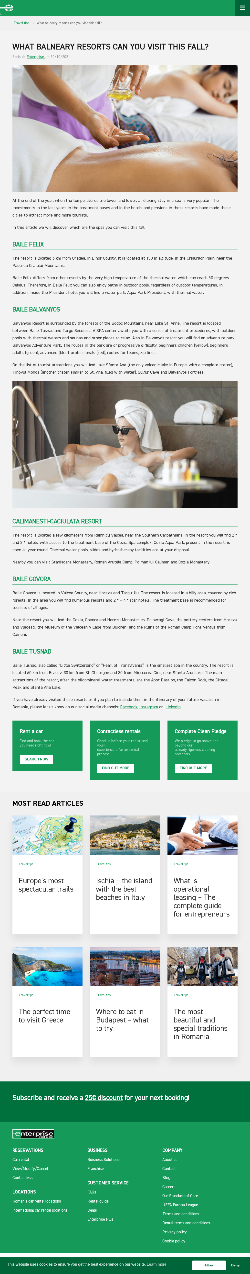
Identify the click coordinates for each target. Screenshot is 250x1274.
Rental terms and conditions (186, 1223)
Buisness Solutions (103, 1160)
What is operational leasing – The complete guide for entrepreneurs (202, 897)
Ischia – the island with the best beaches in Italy (124, 889)
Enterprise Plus (100, 1219)
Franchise (95, 1169)
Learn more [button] (157, 1264)
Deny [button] (235, 1265)
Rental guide (98, 1201)
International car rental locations (40, 1210)
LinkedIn (173, 707)
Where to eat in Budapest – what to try (122, 1020)
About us (169, 1160)
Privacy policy (174, 1232)
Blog (166, 1178)
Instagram (148, 707)
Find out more (115, 768)
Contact (169, 1169)
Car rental (20, 1160)
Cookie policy (173, 1241)
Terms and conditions (180, 1214)
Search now (36, 759)
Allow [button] (209, 1265)
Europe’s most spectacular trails (46, 885)
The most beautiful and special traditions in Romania (201, 1024)
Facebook (128, 707)
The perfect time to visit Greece (44, 1016)
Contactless (22, 1178)
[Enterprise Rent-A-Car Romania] (7, 8)
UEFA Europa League (180, 1205)
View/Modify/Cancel (30, 1169)
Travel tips (22, 23)
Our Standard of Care (180, 1196)
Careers (169, 1187)
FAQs (91, 1192)
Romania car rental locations (36, 1201)
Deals (92, 1210)
